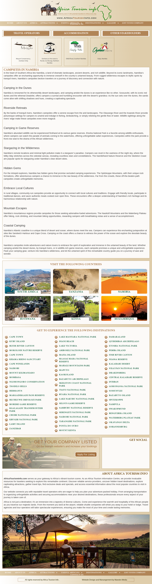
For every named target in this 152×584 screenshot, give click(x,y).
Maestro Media (121, 580)
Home (10, 23)
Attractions (47, 23)
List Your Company (132, 23)
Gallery (111, 23)
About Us (21, 23)
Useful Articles (70, 23)
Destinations (93, 23)
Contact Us (76, 24)
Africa (33, 23)
